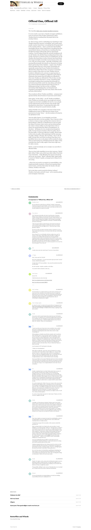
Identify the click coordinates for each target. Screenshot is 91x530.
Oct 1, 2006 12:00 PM (49, 273)
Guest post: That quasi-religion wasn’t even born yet (24, 505)
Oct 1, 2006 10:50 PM (59, 458)
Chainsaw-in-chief (15, 495)
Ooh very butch (14, 498)
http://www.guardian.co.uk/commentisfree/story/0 (42, 306)
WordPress (79, 526)
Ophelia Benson (34, 23)
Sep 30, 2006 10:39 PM (59, 212)
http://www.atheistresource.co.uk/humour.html (42, 280)
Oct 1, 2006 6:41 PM (59, 368)
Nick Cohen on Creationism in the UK (72, 188)
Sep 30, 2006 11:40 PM (55, 247)
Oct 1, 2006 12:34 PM (59, 289)
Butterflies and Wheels (19, 516)
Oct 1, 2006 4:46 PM (59, 325)
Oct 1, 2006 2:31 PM (59, 302)
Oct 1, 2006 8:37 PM (59, 399)
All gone (12, 502)
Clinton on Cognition (15, 188)
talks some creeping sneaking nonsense (47, 31)
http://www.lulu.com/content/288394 (40, 282)
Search (61, 3)
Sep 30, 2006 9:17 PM (59, 202)
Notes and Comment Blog (42, 23)
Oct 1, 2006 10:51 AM (59, 254)
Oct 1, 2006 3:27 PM (59, 313)
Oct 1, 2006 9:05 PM (59, 415)
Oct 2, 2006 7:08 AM (59, 473)
